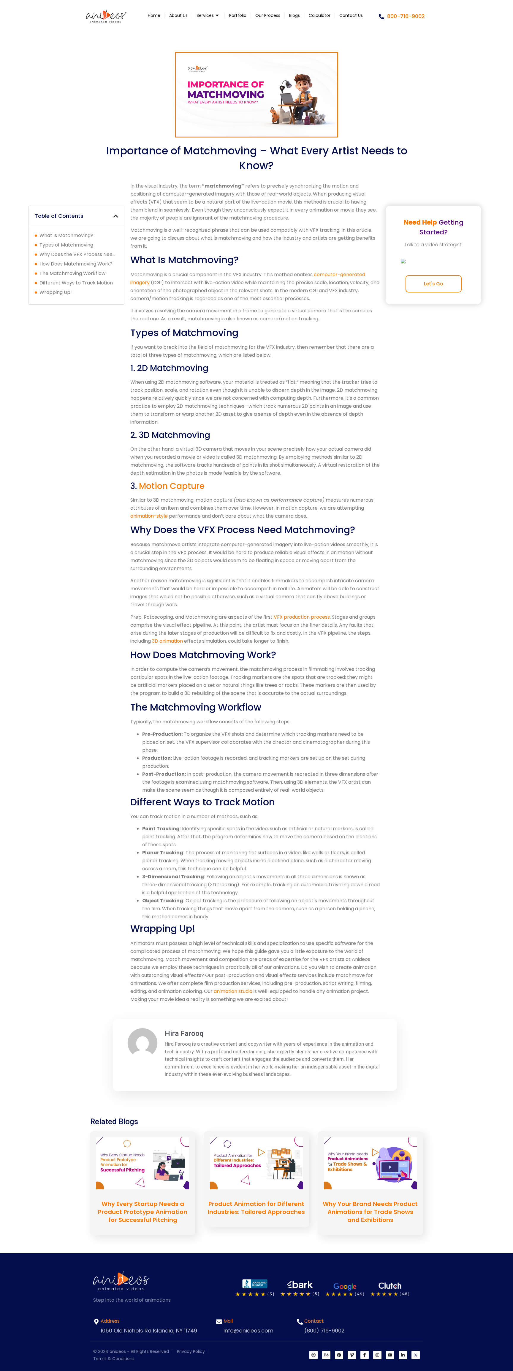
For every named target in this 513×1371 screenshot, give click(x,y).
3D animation (167, 641)
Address (110, 1321)
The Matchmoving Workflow (72, 273)
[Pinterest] (339, 1355)
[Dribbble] (313, 1355)
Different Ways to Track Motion (76, 282)
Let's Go (433, 283)
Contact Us (351, 15)
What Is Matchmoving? (67, 235)
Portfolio (237, 15)
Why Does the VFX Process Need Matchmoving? (78, 254)
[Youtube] (390, 1355)
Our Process (267, 15)
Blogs (294, 15)
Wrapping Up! (55, 292)
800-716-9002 (405, 16)
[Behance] (326, 1355)
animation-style (149, 516)
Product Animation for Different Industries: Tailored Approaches (256, 1208)
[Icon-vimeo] (352, 1355)
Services (205, 15)
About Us (178, 15)
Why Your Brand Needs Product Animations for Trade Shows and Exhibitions (370, 1212)
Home (154, 15)
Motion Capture (172, 486)
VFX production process (302, 617)
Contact (314, 1321)
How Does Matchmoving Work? (76, 263)
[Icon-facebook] (364, 1355)
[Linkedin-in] (403, 1355)
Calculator (319, 15)
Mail (228, 1321)
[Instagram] (377, 1355)
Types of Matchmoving (66, 244)
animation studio (233, 991)
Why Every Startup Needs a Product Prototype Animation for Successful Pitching (142, 1212)
